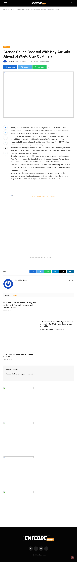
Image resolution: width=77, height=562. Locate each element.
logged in (17, 374)
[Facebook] (5, 127)
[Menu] (5, 3)
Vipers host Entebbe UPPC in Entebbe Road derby (18, 355)
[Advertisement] (38, 27)
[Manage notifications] (72, 557)
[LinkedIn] (5, 143)
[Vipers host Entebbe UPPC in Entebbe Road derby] (20, 342)
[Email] (5, 148)
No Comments (35, 61)
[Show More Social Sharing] (49, 67)
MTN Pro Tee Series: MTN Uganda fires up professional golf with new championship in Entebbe (56, 324)
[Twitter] (5, 132)
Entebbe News (13, 61)
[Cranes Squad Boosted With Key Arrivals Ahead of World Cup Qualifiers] (38, 94)
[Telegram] (5, 153)
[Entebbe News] (38, 3)
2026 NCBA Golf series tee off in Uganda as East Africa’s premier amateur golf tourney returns (19, 305)
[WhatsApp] (5, 138)
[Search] (71, 3)
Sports (6, 47)
